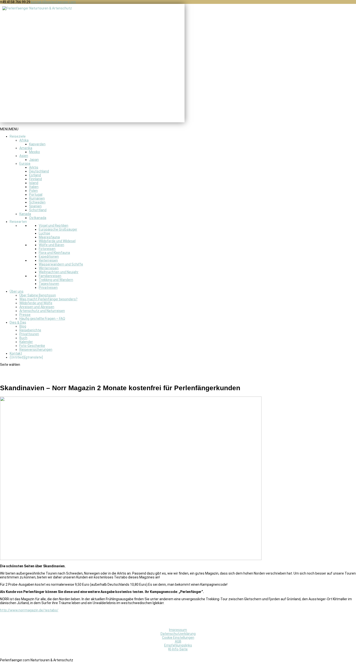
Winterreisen (49, 268)
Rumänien (37, 198)
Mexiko (34, 152)
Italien (34, 187)
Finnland (35, 179)
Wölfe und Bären (51, 245)
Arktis (33, 167)
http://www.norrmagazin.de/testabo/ (29, 610)
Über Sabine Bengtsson (37, 295)
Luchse (44, 233)
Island (33, 183)
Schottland (37, 210)
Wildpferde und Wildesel (57, 241)
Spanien (35, 206)
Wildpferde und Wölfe (35, 303)
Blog (22, 326)
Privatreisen (48, 287)
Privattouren (29, 334)
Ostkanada (37, 218)
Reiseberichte (30, 330)
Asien (23, 156)
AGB (178, 641)
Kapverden (37, 144)
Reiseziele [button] (18, 136)
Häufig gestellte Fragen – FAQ (42, 318)
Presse (25, 315)
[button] (9, 129)
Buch (23, 338)
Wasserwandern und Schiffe (61, 264)
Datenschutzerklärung (178, 634)
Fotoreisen (47, 249)
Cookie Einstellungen (178, 637)
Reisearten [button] (18, 222)
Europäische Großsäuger (58, 229)
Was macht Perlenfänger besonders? (48, 299)
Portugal (35, 194)
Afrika (24, 140)
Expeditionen (49, 256)
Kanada (25, 214)
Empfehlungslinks (178, 645)
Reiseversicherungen (35, 349)
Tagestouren (49, 284)
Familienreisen (50, 276)
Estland (35, 175)
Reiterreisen (48, 260)
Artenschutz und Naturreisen (42, 311)
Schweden (37, 202)
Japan (34, 160)
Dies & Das (18, 322)
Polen (33, 191)
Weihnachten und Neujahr (58, 272)
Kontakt (16, 353)
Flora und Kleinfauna (54, 253)
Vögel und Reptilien (53, 225)
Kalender (26, 342)
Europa (24, 163)
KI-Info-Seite (178, 649)
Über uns (16, 291)
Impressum (178, 630)
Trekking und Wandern (56, 280)
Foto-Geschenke (32, 346)
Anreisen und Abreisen (36, 307)
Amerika (25, 148)
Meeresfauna (49, 237)
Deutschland (39, 171)
